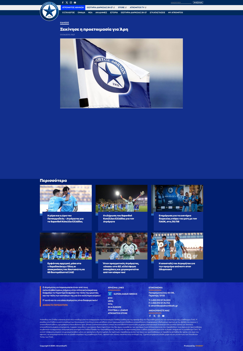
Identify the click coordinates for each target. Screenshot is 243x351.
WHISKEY (199, 346)
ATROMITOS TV (137, 7)
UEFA (110, 301)
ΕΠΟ (110, 298)
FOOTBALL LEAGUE (118, 310)
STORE (121, 7)
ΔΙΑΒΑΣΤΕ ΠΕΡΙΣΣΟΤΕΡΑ (55, 305)
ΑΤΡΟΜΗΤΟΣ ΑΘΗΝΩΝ (73, 7)
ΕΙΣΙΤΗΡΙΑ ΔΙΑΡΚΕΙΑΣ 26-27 (100, 7)
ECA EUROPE (114, 307)
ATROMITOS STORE (117, 313)
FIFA (110, 304)
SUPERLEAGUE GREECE (125, 294)
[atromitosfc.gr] (49, 20)
